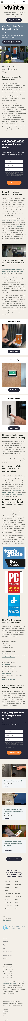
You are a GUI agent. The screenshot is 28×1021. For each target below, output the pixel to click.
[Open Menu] (2, 2)
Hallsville (7, 884)
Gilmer (16, 887)
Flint (6, 899)
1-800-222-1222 (6, 674)
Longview (7, 881)
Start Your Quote (14, 183)
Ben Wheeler (18, 884)
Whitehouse (18, 896)
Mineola (7, 887)
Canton (16, 881)
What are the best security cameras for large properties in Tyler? (13, 811)
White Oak (7, 896)
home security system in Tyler (10, 221)
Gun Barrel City (9, 893)
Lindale (16, 890)
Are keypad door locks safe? (13, 781)
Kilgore (16, 902)
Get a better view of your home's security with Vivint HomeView (13, 843)
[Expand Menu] (16, 10)
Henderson (8, 902)
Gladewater (17, 893)
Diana (16, 908)
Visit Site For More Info (8, 657)
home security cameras (17, 226)
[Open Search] (24, 2)
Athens (16, 899)
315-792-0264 (6, 664)
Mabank (7, 908)
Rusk (6, 890)
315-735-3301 (6, 653)
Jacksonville (8, 905)
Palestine (17, 905)
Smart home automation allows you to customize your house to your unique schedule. (13, 271)
